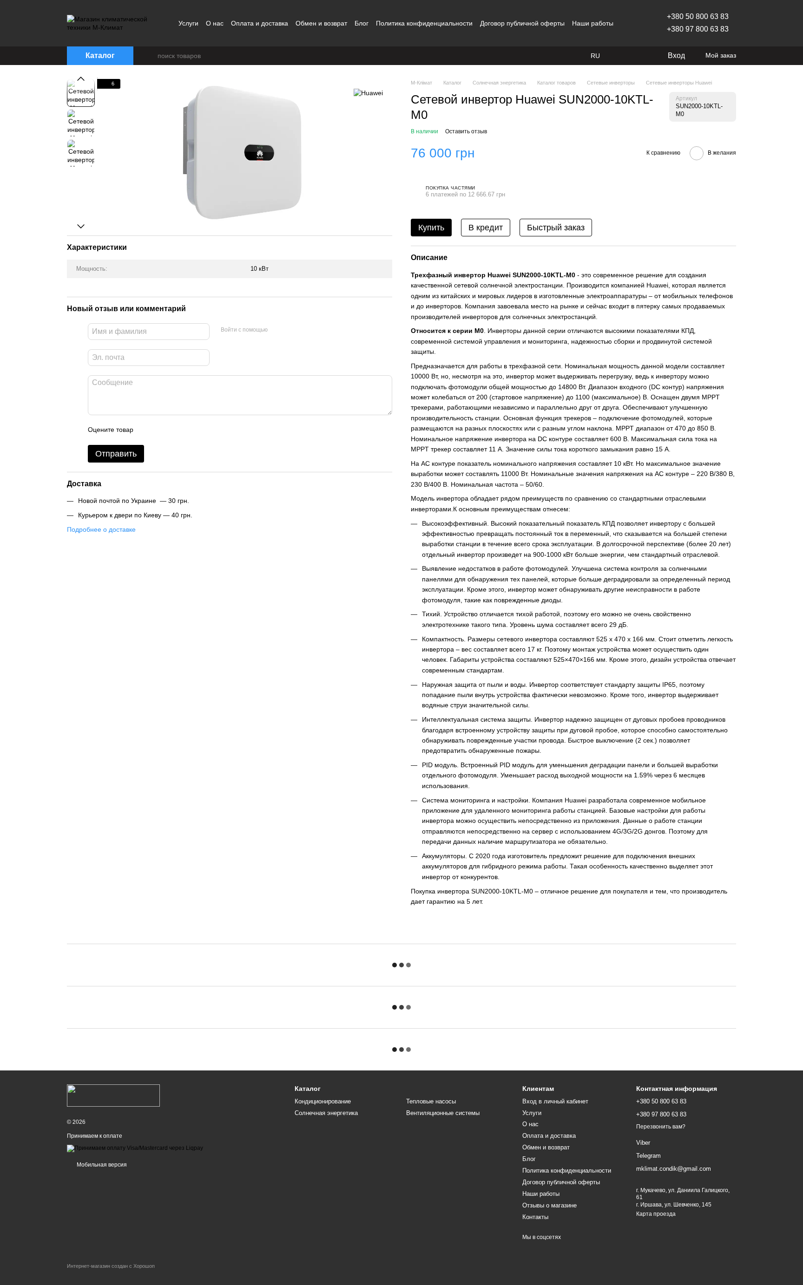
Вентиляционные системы (443, 1112)
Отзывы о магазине (549, 1205)
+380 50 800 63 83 (698, 16)
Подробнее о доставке (101, 529)
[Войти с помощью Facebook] (277, 330)
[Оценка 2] (163, 430)
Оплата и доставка (259, 23)
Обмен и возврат (321, 23)
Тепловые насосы (431, 1101)
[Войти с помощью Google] (292, 330)
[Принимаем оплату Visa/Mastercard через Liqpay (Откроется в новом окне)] (135, 1148)
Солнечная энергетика (326, 1112)
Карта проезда (656, 1214)
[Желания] (640, 55)
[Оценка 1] (148, 430)
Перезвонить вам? (660, 1126)
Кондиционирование (323, 1101)
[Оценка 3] (178, 430)
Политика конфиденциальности (424, 23)
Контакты (535, 1216)
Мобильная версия (101, 1164)
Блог (362, 23)
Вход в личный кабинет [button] (555, 1101)
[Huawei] (368, 92)
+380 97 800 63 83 (698, 29)
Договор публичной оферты (522, 23)
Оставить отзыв (466, 131)
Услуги (188, 23)
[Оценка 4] (193, 430)
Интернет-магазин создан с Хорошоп (111, 1266)
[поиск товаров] (150, 55)
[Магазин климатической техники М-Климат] (113, 1095)
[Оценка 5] (208, 430)
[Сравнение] (622, 55)
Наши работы (592, 23)
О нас (215, 23)
